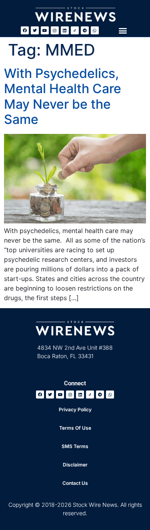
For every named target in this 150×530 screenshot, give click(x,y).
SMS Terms (75, 446)
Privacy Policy (75, 409)
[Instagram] (55, 30)
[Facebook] (25, 30)
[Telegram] (85, 30)
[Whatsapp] (95, 30)
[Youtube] (45, 30)
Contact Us (75, 483)
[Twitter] (35, 30)
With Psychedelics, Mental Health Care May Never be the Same (62, 96)
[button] (122, 30)
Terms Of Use (75, 428)
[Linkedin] (65, 30)
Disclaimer (75, 465)
